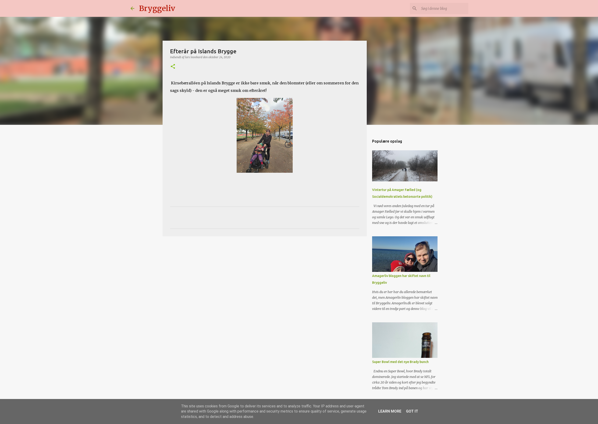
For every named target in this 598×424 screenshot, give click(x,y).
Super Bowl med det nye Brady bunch (400, 362)
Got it (412, 411)
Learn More (389, 411)
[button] (173, 67)
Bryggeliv (157, 8)
